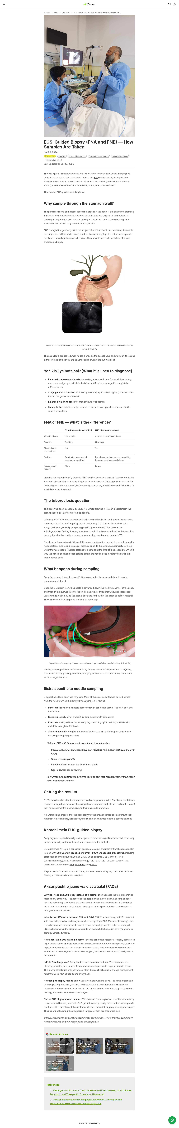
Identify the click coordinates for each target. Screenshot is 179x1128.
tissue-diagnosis (53, 160)
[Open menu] (4, 4)
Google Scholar (77, 864)
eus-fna (66, 12)
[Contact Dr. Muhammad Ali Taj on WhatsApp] (175, 4)
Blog (55, 12)
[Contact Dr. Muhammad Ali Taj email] (169, 4)
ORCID (93, 864)
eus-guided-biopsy (77, 156)
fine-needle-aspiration (99, 156)
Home (46, 12)
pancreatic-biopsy (120, 156)
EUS (96, 177)
